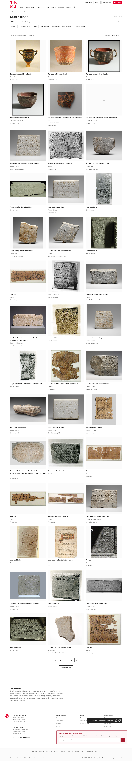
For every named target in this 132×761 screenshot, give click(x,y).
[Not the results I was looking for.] (119, 720)
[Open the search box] (74, 7)
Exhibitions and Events (32, 7)
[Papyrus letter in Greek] (104, 409)
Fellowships (107, 723)
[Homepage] (13, 4)
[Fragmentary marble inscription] (104, 145)
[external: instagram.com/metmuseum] (21, 737)
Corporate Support (86, 723)
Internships (107, 726)
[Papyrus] (28, 276)
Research (61, 7)
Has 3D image (80, 26)
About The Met (61, 715)
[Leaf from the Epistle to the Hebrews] (66, 542)
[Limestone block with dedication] (104, 498)
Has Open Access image (61, 26)
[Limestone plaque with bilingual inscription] (28, 585)
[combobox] (68, 22)
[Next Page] (82, 660)
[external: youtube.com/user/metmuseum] (26, 737)
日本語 (77, 751)
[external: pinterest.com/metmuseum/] (18, 737)
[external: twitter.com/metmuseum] (16, 737)
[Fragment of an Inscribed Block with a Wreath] (28, 366)
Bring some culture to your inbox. (70, 734)
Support (82, 715)
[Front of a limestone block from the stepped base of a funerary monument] (28, 320)
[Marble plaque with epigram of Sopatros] (28, 145)
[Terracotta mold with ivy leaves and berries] (104, 99)
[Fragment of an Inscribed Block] (28, 189)
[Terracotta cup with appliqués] (28, 56)
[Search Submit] (119, 22)
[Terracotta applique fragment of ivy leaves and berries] (66, 99)
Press (58, 726)
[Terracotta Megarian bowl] (66, 56)
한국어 (82, 751)
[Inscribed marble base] (28, 409)
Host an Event (84, 720)
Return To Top (66, 668)
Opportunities (108, 715)
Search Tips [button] (116, 17)
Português (49, 751)
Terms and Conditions (16, 758)
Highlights (24, 26)
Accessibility (60, 720)
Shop (68, 7)
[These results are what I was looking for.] (116, 720)
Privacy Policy (28, 758)
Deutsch (70, 751)
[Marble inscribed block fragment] (104, 276)
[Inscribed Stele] (104, 189)
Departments (60, 718)
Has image (45, 26)
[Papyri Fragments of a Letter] (66, 498)
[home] (10, 12)
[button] (71, 27)
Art (43, 7)
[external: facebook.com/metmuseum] (13, 737)
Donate (97, 2)
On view (34, 26)
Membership (107, 2)
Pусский (97, 751)
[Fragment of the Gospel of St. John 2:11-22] (66, 366)
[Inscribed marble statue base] (104, 585)
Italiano (63, 751)
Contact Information (39, 758)
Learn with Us (51, 7)
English (34, 751)
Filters (13, 26)
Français (56, 751)
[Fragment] (104, 542)
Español (41, 751)
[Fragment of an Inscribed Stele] (66, 453)
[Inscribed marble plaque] (66, 189)
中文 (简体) (89, 751)
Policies (58, 723)
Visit (21, 7)
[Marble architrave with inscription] (66, 145)
